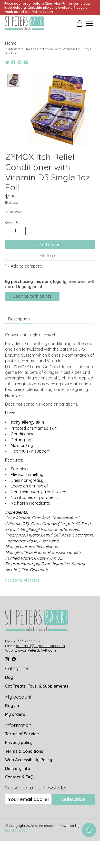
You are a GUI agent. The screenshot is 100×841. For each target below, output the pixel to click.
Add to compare (26, 266)
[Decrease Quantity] (10, 231)
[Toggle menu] (90, 23)
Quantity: (12, 222)
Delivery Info (17, 768)
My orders (15, 714)
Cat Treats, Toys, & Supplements (36, 686)
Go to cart (50, 255)
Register (13, 705)
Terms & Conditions (24, 751)
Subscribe (73, 799)
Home (10, 43)
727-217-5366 (28, 641)
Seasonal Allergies (22, 580)
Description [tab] (19, 318)
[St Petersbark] (24, 23)
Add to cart (50, 244)
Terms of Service (22, 733)
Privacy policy (19, 742)
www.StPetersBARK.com (35, 650)
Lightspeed (15, 830)
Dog (9, 677)
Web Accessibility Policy (28, 759)
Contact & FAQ (19, 776)
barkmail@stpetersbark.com (40, 645)
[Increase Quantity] (20, 231)
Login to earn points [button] (32, 296)
